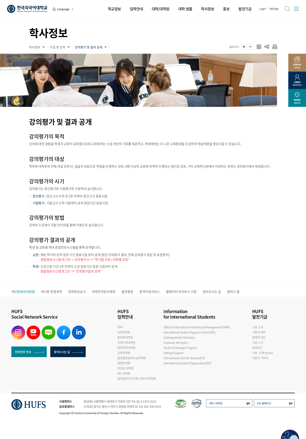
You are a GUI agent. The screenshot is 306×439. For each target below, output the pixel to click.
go (248, 403)
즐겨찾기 (259, 46)
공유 (267, 46)
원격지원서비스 (149, 291)
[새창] (18, 328)
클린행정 (127, 291)
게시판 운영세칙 (51, 291)
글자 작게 (250, 46)
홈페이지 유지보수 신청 (181, 291)
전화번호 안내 (23, 352)
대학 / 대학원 (215, 403)
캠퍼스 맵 (233, 291)
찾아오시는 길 (212, 291)
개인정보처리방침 (23, 291)
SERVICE (297, 83)
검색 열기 (287, 9)
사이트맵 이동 (296, 9)
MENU (297, 101)
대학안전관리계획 (103, 291)
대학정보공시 (77, 291)
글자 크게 (243, 46)
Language (63, 9)
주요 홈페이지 (264, 403)
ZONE (297, 66)
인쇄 (274, 46)
